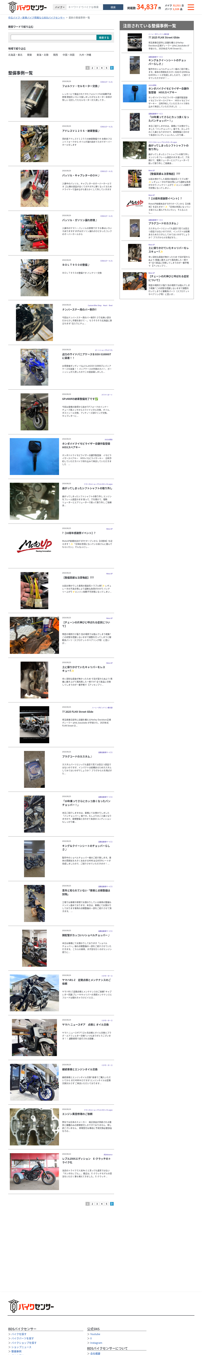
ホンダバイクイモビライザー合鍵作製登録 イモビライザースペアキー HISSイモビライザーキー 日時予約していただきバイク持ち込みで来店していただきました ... (87, 460)
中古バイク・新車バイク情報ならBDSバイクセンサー (36, 17)
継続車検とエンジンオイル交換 (80, 1069)
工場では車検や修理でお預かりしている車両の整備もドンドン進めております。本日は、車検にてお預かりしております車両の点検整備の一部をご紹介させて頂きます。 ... (86, 907)
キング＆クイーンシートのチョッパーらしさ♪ (86, 847)
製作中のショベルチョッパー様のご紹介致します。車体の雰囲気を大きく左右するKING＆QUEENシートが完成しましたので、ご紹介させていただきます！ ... (86, 860)
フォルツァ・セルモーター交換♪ (81, 86)
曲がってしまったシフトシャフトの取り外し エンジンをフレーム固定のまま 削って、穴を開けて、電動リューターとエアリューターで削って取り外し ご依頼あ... (87, 501)
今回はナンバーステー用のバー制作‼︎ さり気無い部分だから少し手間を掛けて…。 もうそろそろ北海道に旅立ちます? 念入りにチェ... (87, 320)
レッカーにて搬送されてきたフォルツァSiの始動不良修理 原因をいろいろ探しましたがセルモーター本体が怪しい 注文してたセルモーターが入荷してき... (87, 96)
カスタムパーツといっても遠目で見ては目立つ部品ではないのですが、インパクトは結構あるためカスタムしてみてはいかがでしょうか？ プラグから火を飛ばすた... (87, 769)
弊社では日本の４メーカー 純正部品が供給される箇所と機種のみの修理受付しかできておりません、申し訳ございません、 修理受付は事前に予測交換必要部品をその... (87, 1126)
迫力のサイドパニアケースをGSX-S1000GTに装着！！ (86, 356)
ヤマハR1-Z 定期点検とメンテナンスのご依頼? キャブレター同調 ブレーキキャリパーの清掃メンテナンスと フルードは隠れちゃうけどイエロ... (87, 994)
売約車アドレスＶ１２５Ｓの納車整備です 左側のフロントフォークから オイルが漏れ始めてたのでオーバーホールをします (87, 141)
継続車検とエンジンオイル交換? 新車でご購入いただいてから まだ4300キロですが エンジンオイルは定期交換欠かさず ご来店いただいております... (86, 1080)
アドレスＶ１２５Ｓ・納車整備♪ (81, 131)
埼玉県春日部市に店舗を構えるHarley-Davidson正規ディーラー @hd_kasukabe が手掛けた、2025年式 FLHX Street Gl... (86, 722)
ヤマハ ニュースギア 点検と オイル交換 (85, 1024)
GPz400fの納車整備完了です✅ (80, 399)
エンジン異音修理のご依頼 (77, 1114)
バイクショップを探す (24, 1343)
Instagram (96, 1343)
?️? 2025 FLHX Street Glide (77, 711)
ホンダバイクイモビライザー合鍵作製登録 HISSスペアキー (87, 445)
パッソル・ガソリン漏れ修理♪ (80, 220)
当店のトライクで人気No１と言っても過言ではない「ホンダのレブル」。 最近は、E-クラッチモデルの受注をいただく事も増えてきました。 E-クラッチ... (87, 1173)
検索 (113, 7)
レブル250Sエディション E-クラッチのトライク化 (86, 1160)
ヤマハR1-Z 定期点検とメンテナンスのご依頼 (86, 981)
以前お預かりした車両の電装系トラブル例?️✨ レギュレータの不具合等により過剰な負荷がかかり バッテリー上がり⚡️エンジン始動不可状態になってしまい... (87, 588)
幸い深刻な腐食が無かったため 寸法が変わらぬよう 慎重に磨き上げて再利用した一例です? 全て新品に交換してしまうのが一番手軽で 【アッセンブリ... (87, 681)
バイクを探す (19, 1334)
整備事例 (16, 1351)
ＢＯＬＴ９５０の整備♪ (76, 265)
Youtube (95, 1334)
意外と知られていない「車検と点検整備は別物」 (86, 892)
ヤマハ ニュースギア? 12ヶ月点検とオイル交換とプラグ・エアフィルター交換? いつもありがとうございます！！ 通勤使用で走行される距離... (86, 1035)
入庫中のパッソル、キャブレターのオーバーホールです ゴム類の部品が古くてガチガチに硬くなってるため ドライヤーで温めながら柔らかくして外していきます (87, 186)
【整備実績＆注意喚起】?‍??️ (78, 577)
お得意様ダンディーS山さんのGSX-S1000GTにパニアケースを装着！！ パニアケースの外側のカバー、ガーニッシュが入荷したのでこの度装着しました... (87, 368)
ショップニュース (21, 1347)
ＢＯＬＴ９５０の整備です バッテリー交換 (82, 272)
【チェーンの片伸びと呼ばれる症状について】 (86, 624)
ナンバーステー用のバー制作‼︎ (79, 309)
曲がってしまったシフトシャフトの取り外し (87, 488)
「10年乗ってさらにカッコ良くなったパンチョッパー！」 (86, 802)
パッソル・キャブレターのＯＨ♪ (81, 175)
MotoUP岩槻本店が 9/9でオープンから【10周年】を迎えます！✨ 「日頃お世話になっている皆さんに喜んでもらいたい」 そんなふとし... (87, 543)
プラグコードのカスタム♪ (77, 756)
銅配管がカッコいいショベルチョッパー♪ (86, 935)
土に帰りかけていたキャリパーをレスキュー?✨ (83, 669)
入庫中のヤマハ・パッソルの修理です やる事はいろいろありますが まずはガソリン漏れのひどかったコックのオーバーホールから (87, 231)
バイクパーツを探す (22, 1338)
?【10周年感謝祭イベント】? (78, 533)
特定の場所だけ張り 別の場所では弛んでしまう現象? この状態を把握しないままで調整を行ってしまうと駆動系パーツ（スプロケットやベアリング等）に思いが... (86, 639)
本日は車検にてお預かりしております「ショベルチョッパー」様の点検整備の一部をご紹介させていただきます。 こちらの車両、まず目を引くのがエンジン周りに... (87, 948)
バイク (58, 7)
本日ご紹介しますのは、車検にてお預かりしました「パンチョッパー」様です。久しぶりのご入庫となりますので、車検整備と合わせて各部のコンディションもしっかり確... (86, 817)
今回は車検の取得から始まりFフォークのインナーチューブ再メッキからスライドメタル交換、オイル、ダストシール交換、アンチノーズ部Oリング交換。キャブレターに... (86, 411)
